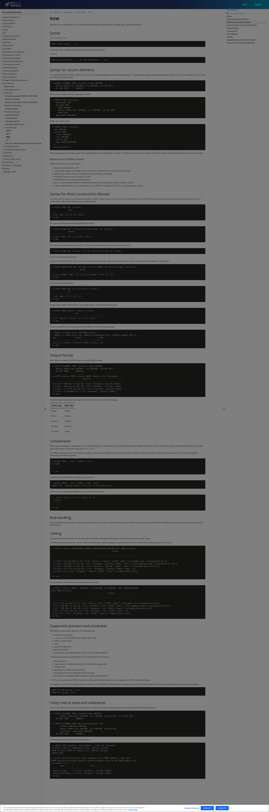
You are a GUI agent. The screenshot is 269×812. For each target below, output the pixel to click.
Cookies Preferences (191, 808)
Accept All (222, 808)
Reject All (207, 808)
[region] (134, 808)
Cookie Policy (132, 810)
